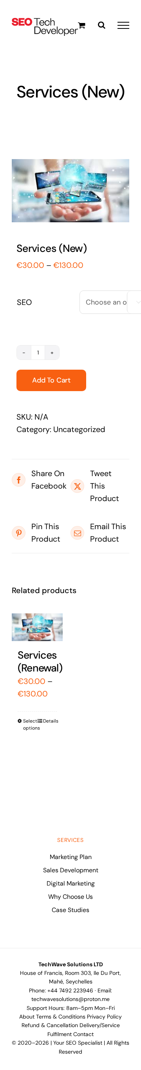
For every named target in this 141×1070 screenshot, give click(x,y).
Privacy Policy (104, 1016)
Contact (83, 1034)
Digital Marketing (71, 883)
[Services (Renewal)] (37, 627)
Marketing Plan (71, 857)
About (26, 1016)
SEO (24, 302)
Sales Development (70, 870)
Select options (30, 724)
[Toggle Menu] (123, 25)
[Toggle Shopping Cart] (81, 25)
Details (50, 721)
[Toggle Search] (101, 25)
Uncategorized (79, 429)
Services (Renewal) (40, 661)
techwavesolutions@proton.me (70, 999)
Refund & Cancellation (50, 1025)
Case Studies (70, 910)
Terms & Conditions (60, 1016)
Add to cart (51, 380)
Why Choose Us (70, 897)
